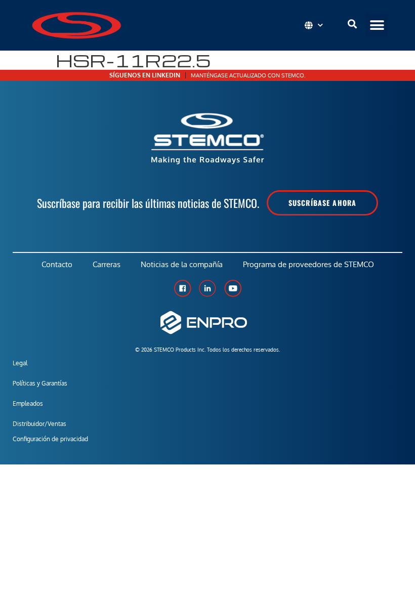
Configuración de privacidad (50, 439)
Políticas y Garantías (40, 383)
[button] (376, 25)
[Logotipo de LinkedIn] (207, 288)
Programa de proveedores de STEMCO (308, 264)
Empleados (28, 403)
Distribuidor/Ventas (39, 424)
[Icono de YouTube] (233, 288)
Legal (20, 363)
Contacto (57, 264)
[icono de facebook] (182, 288)
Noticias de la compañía (182, 264)
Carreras (106, 264)
